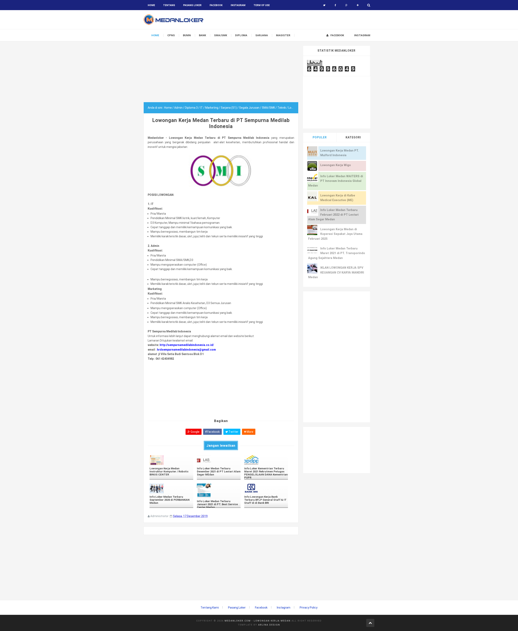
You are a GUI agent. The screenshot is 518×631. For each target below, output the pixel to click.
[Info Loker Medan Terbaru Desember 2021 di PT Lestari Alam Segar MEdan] (219, 460)
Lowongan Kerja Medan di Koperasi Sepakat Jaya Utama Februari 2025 (335, 234)
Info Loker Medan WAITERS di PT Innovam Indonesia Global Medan (335, 181)
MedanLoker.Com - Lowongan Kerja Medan (258, 620)
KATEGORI (353, 137)
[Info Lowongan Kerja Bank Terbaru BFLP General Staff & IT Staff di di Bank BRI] (266, 488)
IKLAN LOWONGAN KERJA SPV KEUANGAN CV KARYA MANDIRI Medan (336, 272)
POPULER (320, 137)
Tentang (169, 5)
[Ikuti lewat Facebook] (335, 5)
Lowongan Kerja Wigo (335, 165)
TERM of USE (262, 5)
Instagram (283, 607)
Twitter (233, 431)
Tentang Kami (210, 607)
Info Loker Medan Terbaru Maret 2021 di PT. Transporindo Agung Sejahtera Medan (336, 253)
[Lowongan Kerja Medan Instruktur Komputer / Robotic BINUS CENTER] (171, 460)
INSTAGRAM (238, 5)
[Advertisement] (221, 74)
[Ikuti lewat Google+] (346, 5)
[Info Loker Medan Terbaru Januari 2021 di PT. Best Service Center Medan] (219, 491)
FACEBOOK (216, 5)
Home (151, 5)
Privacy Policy (308, 607)
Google (195, 431)
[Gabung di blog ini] (357, 5)
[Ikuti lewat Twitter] (324, 5)
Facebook (213, 431)
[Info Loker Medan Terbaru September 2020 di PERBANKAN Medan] (171, 488)
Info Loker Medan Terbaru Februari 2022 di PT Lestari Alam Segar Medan (333, 214)
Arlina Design (269, 625)
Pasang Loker (192, 5)
